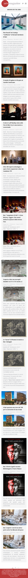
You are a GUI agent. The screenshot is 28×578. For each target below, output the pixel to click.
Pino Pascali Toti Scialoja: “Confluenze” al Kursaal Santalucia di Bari (13, 35)
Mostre (4, 39)
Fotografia (5, 129)
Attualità (5, 173)
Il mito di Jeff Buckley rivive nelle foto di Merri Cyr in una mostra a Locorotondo (13, 125)
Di (10, 39)
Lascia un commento (7, 225)
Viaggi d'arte (6, 224)
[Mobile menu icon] (26, 3)
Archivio (16, 576)
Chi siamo (12, 576)
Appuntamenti (6, 471)
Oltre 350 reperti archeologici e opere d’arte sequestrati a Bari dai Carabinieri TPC (13, 169)
